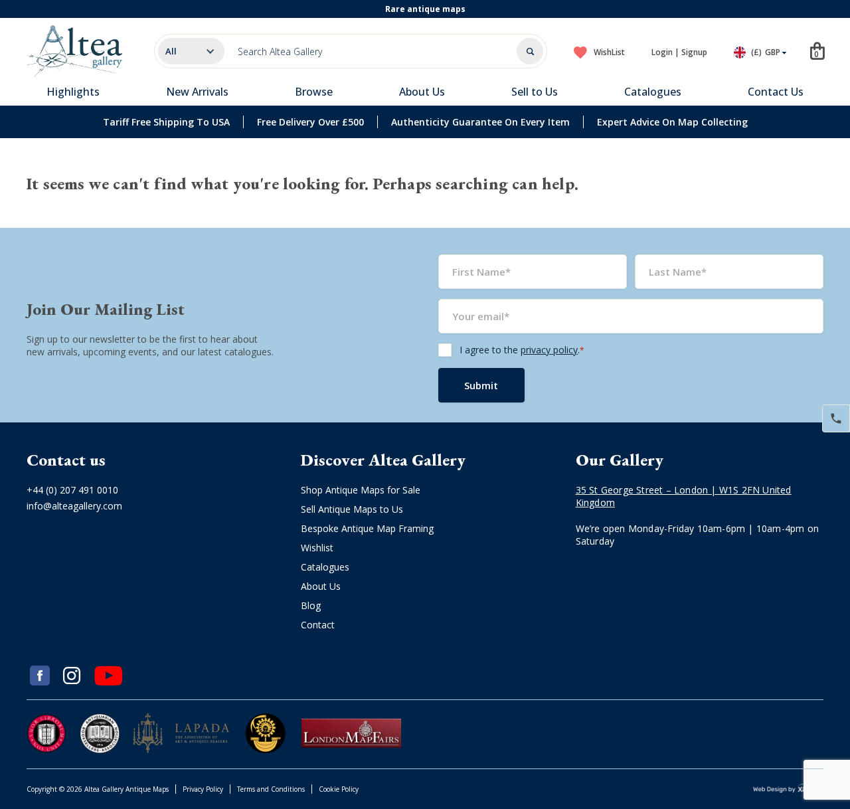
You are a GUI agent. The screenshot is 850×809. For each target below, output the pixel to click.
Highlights (73, 91)
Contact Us (776, 91)
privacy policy (549, 349)
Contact (318, 624)
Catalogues (652, 91)
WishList (609, 52)
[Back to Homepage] (77, 51)
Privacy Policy (203, 789)
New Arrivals (197, 91)
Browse (314, 91)
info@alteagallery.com (74, 505)
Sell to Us (534, 91)
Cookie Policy (339, 789)
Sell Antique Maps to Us (352, 509)
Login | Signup (679, 52)
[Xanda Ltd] (788, 789)
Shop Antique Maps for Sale (360, 490)
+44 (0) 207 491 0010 (72, 490)
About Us (422, 91)
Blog (311, 605)
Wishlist (317, 547)
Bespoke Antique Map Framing (367, 528)
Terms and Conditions (271, 789)
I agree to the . (522, 349)
